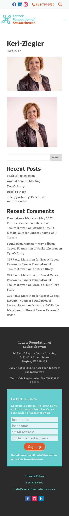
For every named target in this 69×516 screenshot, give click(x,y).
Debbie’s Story (16, 191)
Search (56, 157)
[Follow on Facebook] (27, 498)
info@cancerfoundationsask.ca (34, 489)
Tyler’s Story (15, 253)
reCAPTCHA (42, 455)
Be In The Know (24, 399)
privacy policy (17, 459)
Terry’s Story (15, 186)
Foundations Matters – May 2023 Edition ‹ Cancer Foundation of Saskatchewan (30, 223)
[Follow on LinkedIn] (41, 498)
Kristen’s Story (42, 269)
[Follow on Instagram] (34, 498)
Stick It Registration (21, 175)
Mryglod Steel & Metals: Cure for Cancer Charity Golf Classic (32, 232)
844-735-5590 (34, 482)
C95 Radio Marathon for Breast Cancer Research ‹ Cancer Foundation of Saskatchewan (33, 264)
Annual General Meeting (24, 181)
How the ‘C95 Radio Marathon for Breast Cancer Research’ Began (33, 310)
